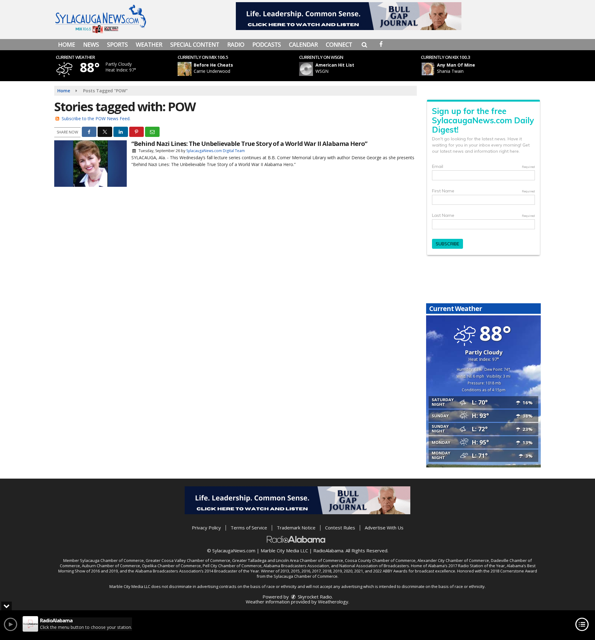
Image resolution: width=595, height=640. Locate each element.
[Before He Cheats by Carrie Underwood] (185, 69)
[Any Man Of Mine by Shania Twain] (428, 69)
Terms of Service (249, 527)
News (91, 45)
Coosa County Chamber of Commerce (380, 560)
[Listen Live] (240, 69)
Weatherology (333, 601)
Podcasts (266, 45)
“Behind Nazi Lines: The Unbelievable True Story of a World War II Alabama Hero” (249, 143)
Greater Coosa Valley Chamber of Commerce (188, 560)
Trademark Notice (296, 527)
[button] (364, 45)
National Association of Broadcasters (374, 565)
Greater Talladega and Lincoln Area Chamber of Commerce (287, 560)
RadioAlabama (328, 550)
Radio (235, 45)
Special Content (194, 45)
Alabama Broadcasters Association (296, 565)
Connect (339, 45)
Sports (117, 45)
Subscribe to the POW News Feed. (96, 118)
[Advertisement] (348, 16)
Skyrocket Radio (314, 597)
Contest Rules (340, 527)
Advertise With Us (384, 527)
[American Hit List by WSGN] (306, 69)
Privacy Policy (206, 527)
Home (66, 45)
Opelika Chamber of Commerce (171, 565)
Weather (149, 45)
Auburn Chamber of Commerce (111, 565)
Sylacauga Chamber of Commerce (112, 560)
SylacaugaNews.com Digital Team (215, 150)
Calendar (303, 45)
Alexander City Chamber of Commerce (453, 560)
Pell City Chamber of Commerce (232, 565)
